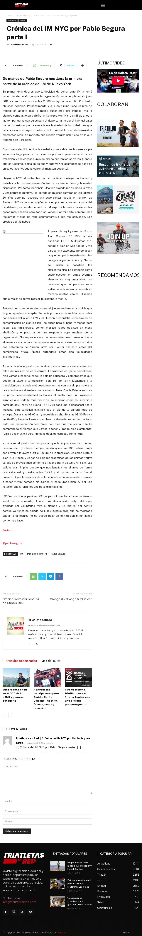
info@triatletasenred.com (19, 902)
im (21, 554)
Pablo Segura (58, 554)
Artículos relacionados (21, 661)
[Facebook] (59, 576)
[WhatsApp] (33, 576)
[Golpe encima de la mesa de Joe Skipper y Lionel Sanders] (57, 866)
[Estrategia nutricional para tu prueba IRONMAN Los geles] (57, 884)
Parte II (7, 530)
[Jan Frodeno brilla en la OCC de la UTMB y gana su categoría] (16, 677)
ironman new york (37, 554)
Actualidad (22, 15)
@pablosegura (12, 543)
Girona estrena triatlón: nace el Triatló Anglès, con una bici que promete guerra (77, 697)
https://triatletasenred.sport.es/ (44, 625)
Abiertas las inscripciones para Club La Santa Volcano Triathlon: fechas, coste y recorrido (46, 699)
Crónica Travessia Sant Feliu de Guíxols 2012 (21, 601)
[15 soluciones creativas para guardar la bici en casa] (57, 901)
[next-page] (11, 715)
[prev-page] (5, 715)
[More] (83, 65)
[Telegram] (50, 576)
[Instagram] (14, 912)
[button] (103, 5)
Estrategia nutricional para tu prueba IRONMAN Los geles (79, 883)
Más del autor (50, 661)
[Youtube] (30, 912)
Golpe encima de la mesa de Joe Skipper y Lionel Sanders (79, 865)
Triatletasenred (19, 44)
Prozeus (62, 932)
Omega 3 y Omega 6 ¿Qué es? (71, 599)
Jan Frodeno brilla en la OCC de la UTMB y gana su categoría (15, 695)
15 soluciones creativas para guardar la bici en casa (79, 901)
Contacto (125, 932)
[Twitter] (42, 576)
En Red (23, 21)
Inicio (9, 15)
